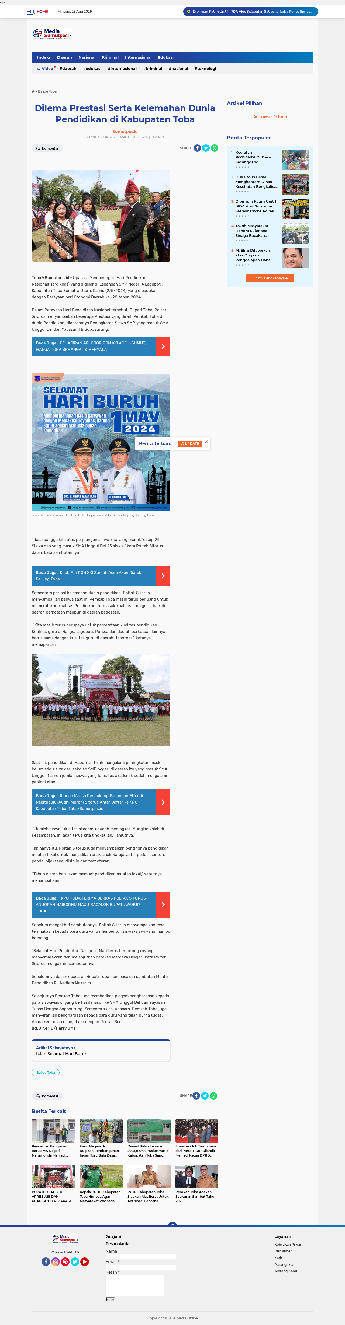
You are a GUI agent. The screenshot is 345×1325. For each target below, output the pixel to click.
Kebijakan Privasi (288, 1244)
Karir (278, 1258)
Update (191, 444)
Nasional (86, 57)
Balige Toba (45, 1072)
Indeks (44, 57)
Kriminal (110, 57)
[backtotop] (172, 1226)
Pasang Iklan (284, 1265)
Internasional (138, 57)
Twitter (77, 1268)
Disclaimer (283, 1251)
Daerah (64, 57)
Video (47, 68)
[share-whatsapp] (214, 148)
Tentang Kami (285, 1271)
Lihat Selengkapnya (269, 278)
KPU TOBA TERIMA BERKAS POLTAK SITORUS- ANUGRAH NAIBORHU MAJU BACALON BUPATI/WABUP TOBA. (92, 905)
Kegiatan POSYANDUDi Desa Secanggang (253, 157)
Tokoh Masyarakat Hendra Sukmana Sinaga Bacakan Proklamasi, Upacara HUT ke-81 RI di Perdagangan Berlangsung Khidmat (256, 231)
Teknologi (206, 68)
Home (42, 11)
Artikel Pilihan (244, 103)
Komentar (49, 148)
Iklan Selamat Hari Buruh (61, 1053)
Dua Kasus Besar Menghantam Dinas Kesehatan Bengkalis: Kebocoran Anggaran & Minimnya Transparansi (257, 182)
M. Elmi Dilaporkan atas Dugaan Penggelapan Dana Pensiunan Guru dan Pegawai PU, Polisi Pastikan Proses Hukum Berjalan (254, 255)
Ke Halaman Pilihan (269, 117)
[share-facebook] (197, 148)
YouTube (88, 1268)
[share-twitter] (206, 148)
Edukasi (166, 57)
